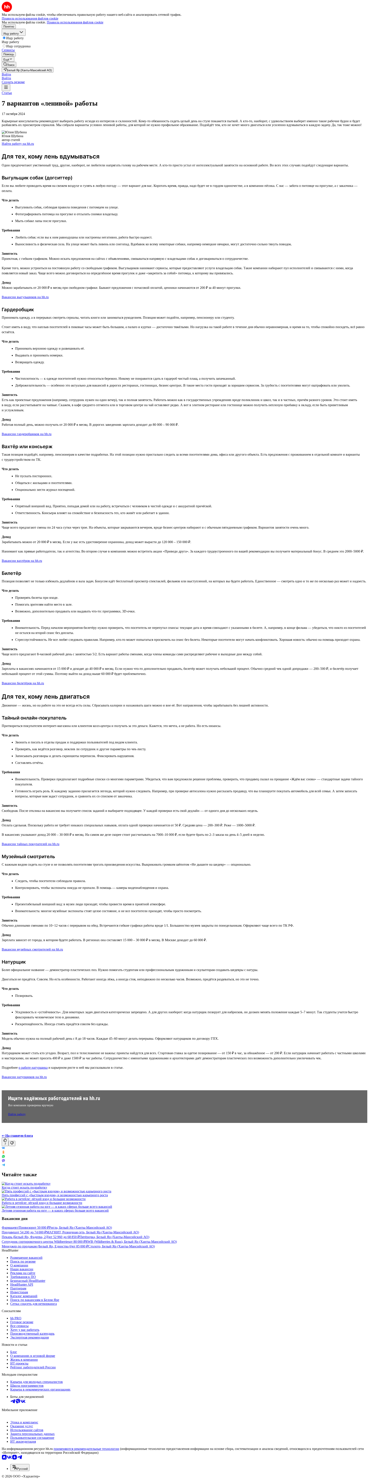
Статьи (7, 93)
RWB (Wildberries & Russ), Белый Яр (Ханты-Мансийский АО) (131, 1241)
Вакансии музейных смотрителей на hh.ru (32, 949)
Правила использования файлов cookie (75, 22)
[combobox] (19, 1467)
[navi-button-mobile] (6, 87)
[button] (6, 74)
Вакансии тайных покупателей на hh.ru (30, 844)
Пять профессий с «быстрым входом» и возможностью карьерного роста (55, 1195)
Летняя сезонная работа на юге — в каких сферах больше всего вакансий (55, 1210)
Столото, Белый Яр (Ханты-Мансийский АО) (121, 1246)
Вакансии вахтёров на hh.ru (22, 561)
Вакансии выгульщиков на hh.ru (25, 297)
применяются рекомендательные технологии (86, 1449)
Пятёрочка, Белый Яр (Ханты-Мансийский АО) (114, 1237)
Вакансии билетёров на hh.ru (23, 683)
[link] (9, 64)
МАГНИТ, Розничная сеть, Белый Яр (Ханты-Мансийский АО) (92, 1232)
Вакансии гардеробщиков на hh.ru (26, 434)
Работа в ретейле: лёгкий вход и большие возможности (42, 1203)
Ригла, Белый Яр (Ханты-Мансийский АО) (80, 1227)
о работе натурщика (33, 1067)
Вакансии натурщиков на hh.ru (24, 1077)
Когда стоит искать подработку (24, 1187)
